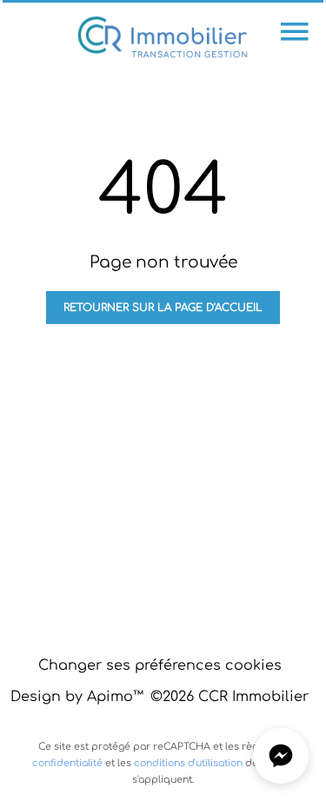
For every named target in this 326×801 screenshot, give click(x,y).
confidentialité (67, 763)
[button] (281, 756)
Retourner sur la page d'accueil (163, 307)
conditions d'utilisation (188, 763)
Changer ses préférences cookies (160, 665)
